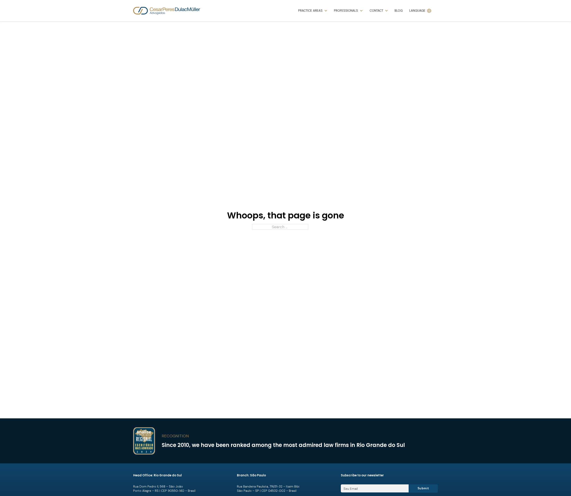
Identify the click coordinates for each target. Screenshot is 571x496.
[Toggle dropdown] (325, 11)
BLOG (399, 10)
